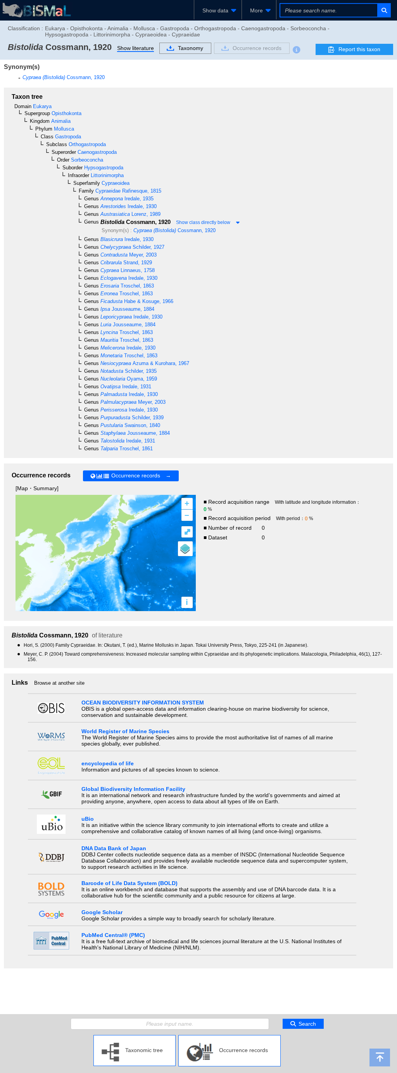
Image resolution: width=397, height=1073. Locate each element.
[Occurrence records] (229, 1038)
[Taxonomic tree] (134, 1038)
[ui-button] (383, 10)
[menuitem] (218, 10)
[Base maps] (185, 548)
